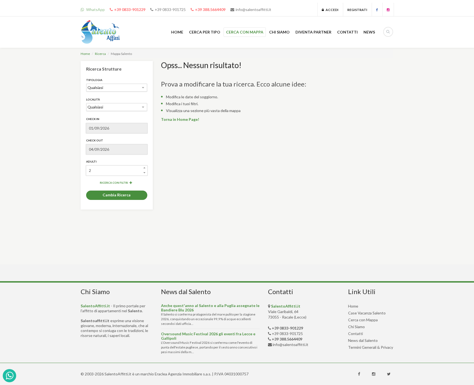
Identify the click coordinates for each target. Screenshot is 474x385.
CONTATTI (347, 32)
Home (85, 54)
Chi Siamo (356, 326)
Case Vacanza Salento (367, 313)
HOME (177, 32)
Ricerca (100, 54)
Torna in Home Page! (180, 119)
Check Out (94, 140)
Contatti (355, 333)
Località (93, 99)
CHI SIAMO (279, 32)
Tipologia (94, 80)
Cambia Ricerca (117, 195)
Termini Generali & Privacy (370, 347)
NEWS (369, 32)
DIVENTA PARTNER (313, 32)
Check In (92, 119)
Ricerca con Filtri (114, 182)
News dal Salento (363, 340)
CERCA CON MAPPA (244, 32)
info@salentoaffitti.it (253, 9)
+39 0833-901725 (170, 9)
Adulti (91, 161)
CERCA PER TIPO (204, 32)
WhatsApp (95, 9)
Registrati (357, 10)
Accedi (331, 10)
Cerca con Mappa (363, 319)
